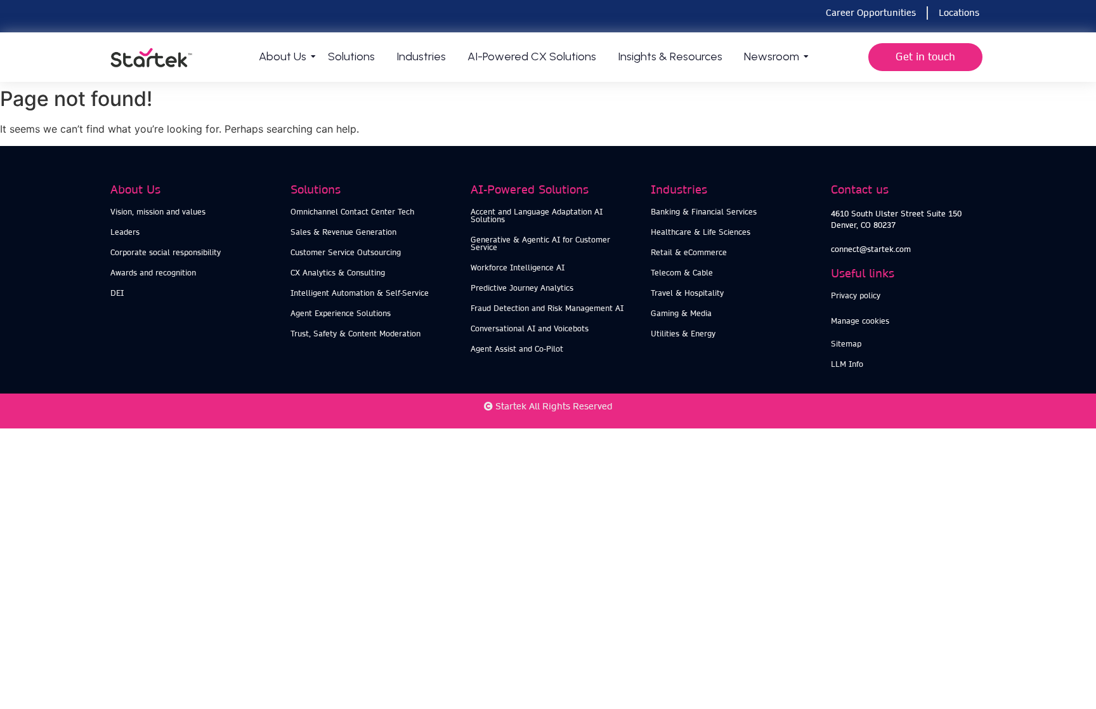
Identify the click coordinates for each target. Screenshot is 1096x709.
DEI (117, 293)
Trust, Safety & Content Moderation (355, 333)
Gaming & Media (681, 313)
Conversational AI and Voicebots (530, 328)
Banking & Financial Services (704, 211)
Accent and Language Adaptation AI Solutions (537, 215)
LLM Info (847, 364)
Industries (421, 56)
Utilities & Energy (683, 333)
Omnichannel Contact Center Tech (352, 211)
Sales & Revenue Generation (343, 232)
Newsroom (771, 56)
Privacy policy (855, 295)
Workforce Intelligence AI (517, 267)
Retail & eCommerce (689, 252)
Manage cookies (860, 320)
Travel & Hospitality (687, 293)
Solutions (351, 56)
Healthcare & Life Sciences (700, 232)
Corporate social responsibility (165, 252)
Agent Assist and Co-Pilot (517, 348)
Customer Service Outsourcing (345, 252)
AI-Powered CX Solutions (531, 56)
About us (282, 56)
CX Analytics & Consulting (337, 272)
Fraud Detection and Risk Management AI (547, 308)
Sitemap (846, 343)
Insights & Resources (670, 56)
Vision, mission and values (158, 211)
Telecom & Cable (682, 272)
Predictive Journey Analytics (522, 287)
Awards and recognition (153, 272)
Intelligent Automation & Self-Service (359, 293)
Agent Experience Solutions (340, 313)
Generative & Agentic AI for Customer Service (540, 243)
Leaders (125, 232)
